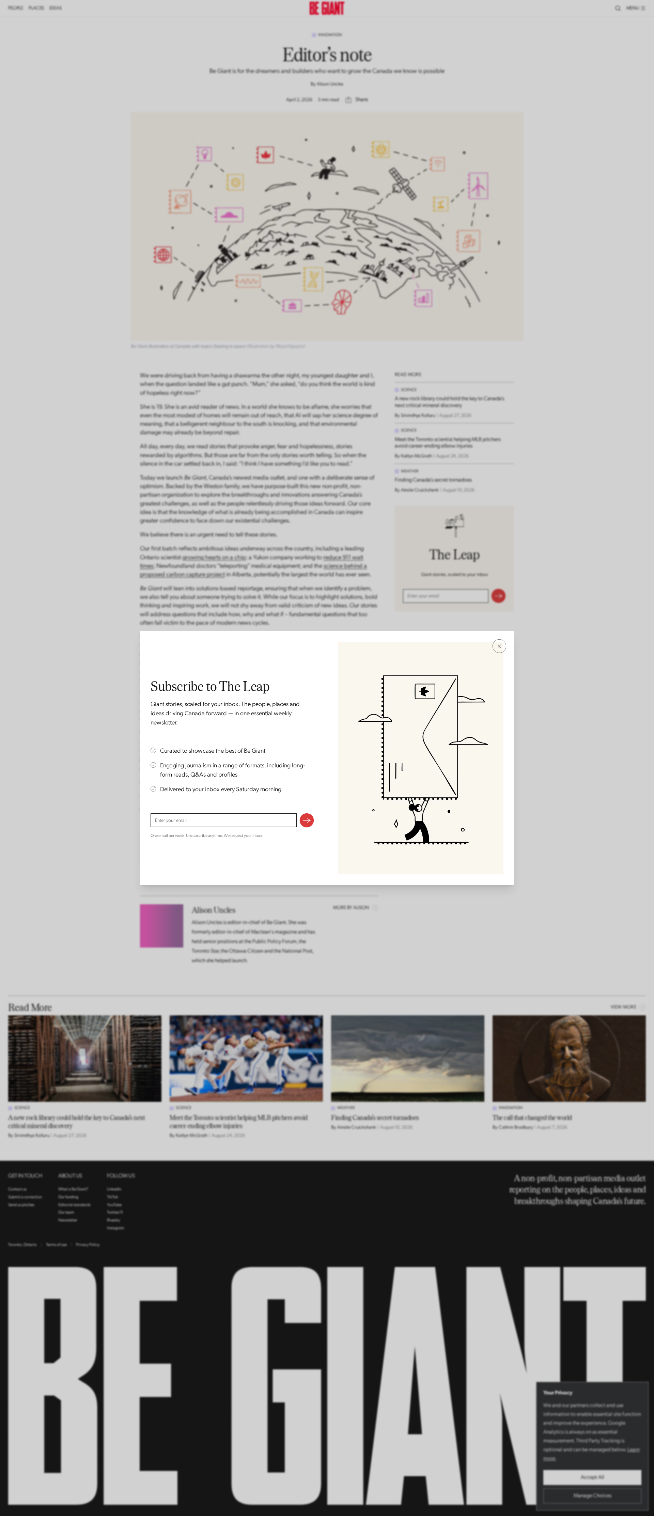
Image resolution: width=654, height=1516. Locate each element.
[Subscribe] (306, 820)
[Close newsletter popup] (499, 646)
